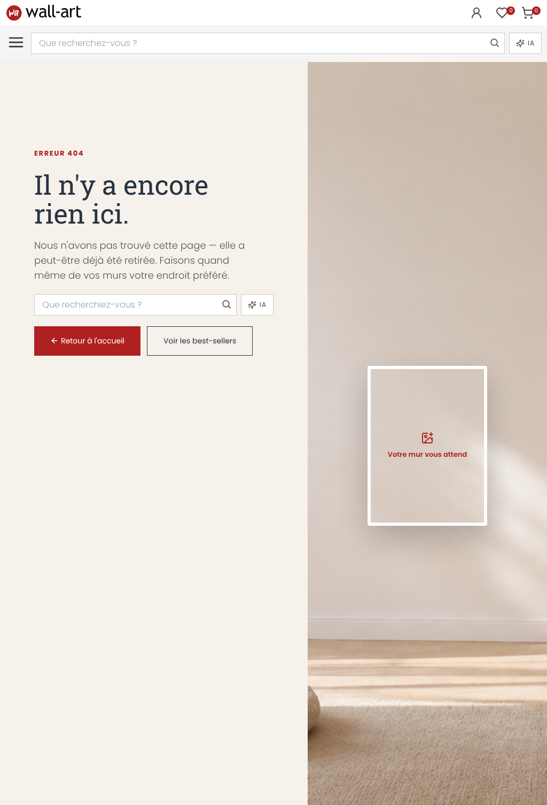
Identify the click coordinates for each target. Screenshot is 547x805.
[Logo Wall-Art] (43, 12)
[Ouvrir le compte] (476, 12)
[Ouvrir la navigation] (16, 42)
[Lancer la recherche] (494, 43)
